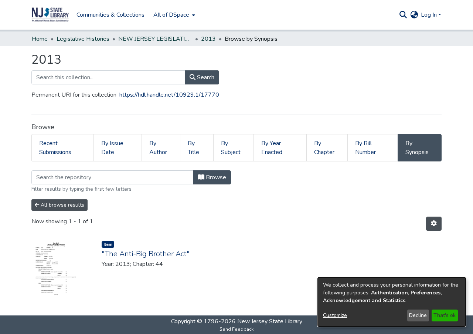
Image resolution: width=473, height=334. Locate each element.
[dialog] (392, 302)
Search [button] (204, 77)
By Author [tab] (158, 147)
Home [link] (40, 39)
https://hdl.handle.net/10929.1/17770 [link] (169, 95)
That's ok (444, 315)
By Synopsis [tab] (417, 147)
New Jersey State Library (269, 321)
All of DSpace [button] (171, 15)
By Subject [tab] (231, 147)
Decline (418, 315)
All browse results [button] (61, 204)
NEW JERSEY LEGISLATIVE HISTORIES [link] (155, 39)
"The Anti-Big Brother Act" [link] (146, 254)
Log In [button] (429, 15)
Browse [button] (215, 177)
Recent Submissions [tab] (55, 147)
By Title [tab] (193, 147)
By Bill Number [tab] (365, 147)
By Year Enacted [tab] (271, 147)
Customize (335, 315)
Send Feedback (236, 329)
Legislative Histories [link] (83, 39)
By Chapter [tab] (324, 147)
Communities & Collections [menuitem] (110, 15)
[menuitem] (173, 15)
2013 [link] (208, 39)
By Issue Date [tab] (112, 147)
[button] (50, 14)
